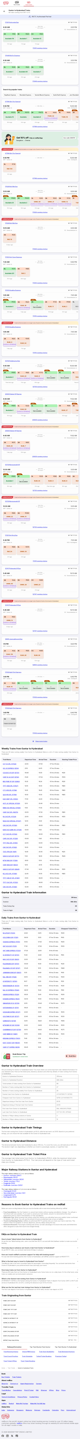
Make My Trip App (22, 1403)
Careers (39, 1383)
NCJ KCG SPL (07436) (10, 873)
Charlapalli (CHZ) (10, 1191)
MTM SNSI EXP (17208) (10, 860)
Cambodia (46, 1410)
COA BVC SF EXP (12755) (11, 773)
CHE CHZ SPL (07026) (10, 825)
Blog (57, 1390)
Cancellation (17, 1390)
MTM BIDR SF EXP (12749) (11, 1025)
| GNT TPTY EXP (12, 1309)
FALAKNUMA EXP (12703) (11, 964)
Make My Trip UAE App (37, 1403)
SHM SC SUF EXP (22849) (11, 869)
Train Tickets (16, 1377)
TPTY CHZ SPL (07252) (10, 882)
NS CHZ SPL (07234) (9, 816)
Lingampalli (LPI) (10, 1195)
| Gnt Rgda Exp (11, 1327)
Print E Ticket (29, 1390)
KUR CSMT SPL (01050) (10, 799)
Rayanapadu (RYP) (11, 1177)
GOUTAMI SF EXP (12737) (11, 1016)
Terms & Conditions (8, 1397)
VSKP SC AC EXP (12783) (11, 777)
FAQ (37, 1390)
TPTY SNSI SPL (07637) (10, 786)
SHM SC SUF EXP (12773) (11, 856)
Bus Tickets (6, 1377)
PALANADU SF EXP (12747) (11, 968)
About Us (5, 1383)
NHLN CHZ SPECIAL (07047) (12, 821)
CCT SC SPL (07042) (9, 764)
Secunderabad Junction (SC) (14, 1193)
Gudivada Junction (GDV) (13, 1185)
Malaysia (29, 1410)
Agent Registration (27, 1383)
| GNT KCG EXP (11, 1300)
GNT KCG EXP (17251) (10, 946)
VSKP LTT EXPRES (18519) (11, 1047)
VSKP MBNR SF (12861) (10, 1034)
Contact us (14, 1383)
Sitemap (44, 1390)
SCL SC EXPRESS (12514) (11, 768)
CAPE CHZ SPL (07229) (10, 838)
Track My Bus (6, 1390)
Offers (51, 1390)
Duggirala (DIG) (9, 1183)
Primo (63, 1390)
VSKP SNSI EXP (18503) (10, 865)
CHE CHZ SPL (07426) (10, 887)
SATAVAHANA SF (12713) (11, 1007)
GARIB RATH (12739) (9, 1021)
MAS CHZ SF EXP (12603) (11, 959)
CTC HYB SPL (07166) (10, 790)
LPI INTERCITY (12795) (10, 981)
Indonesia (10, 1410)
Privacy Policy (22, 1397)
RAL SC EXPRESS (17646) (11, 990)
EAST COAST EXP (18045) (11, 1043)
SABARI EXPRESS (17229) (11, 994)
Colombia (55, 1410)
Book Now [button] (72, 1056)
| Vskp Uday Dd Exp (13, 1340)
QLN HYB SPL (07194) (10, 794)
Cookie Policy (34, 1397)
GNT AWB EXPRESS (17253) (12, 950)
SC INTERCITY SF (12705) (11, 955)
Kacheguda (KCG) (10, 1197)
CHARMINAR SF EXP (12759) (12, 1029)
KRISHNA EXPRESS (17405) (11, 1038)
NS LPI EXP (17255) (9, 933)
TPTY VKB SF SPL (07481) (11, 878)
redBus (4, 1403)
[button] (9, 37)
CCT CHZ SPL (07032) (10, 834)
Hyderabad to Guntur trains (20, 1056)
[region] (40, 36)
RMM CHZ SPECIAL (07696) (12, 808)
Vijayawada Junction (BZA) (14, 1179)
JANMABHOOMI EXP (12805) (12, 972)
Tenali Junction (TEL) (12, 1181)
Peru (62, 1410)
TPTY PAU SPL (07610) (10, 843)
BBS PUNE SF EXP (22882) (11, 781)
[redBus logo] (6, 3)
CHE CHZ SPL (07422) (10, 847)
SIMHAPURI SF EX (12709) (11, 1003)
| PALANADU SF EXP (13, 1331)
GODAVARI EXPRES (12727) (11, 1012)
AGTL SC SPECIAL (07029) (11, 803)
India (3, 1410)
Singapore (19, 1410)
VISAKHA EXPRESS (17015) (11, 942)
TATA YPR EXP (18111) (10, 852)
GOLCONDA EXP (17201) (10, 937)
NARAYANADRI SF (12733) (11, 986)
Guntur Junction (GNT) (12, 1175)
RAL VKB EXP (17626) (10, 977)
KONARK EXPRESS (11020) (11, 999)
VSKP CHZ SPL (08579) (10, 812)
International (71, 1410)
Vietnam (37, 1410)
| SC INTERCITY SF (12, 1318)
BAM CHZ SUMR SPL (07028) (12, 830)
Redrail (11, 1403)
